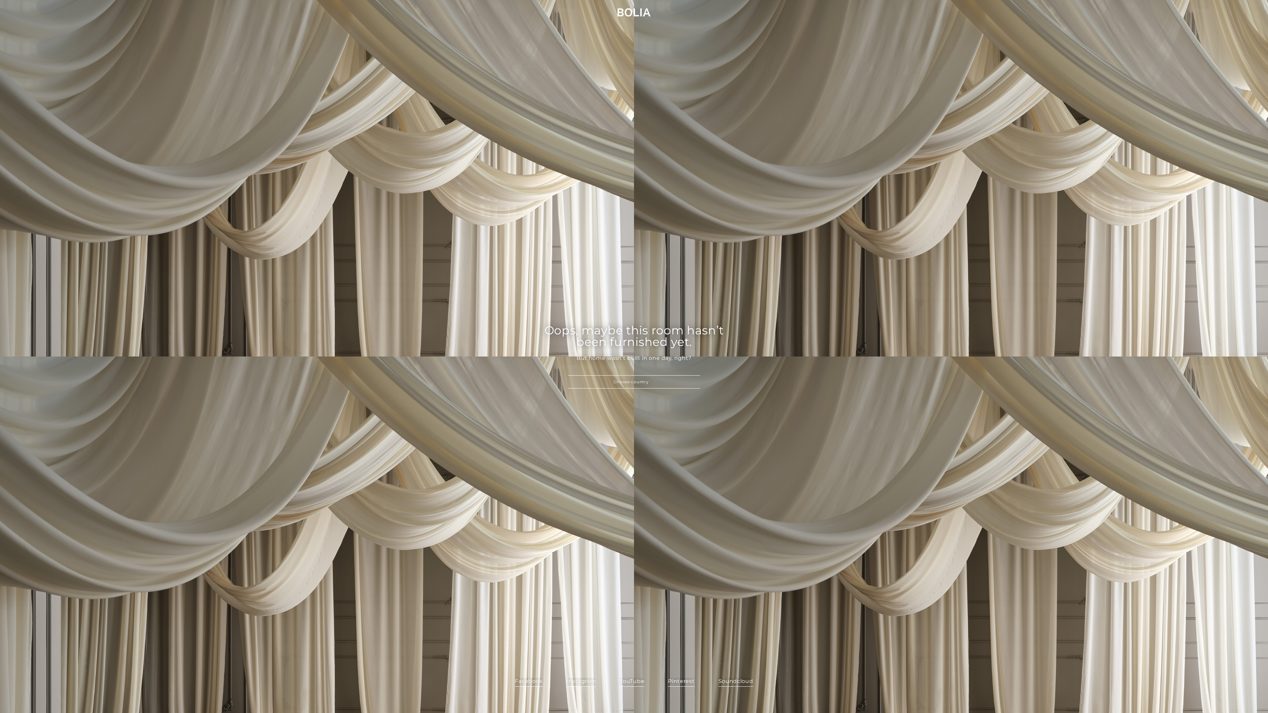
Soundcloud (736, 681)
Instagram (581, 681)
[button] (634, 382)
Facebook (529, 681)
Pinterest (681, 681)
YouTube (631, 681)
